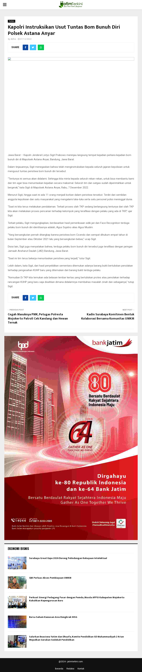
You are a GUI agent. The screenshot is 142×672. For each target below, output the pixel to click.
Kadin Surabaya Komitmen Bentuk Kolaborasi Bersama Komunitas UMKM (107, 316)
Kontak (81, 668)
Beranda (59, 668)
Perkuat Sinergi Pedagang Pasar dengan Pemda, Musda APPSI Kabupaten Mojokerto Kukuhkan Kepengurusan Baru (76, 599)
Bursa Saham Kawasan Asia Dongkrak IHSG (53, 617)
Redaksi (70, 668)
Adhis (13, 39)
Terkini (11, 21)
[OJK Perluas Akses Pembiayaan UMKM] (17, 582)
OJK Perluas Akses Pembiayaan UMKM (50, 578)
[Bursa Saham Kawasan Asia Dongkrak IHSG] (17, 622)
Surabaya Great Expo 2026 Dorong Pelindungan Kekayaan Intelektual (68, 558)
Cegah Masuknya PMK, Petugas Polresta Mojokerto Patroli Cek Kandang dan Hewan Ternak (38, 318)
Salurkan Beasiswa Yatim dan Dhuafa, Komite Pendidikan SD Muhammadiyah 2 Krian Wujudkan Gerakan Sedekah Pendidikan (76, 638)
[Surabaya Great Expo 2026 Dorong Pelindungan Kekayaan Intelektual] (17, 563)
